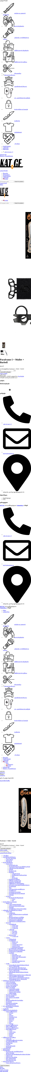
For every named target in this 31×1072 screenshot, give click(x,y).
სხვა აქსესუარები (11, 1004)
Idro (13, 900)
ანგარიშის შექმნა (5, 780)
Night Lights (15, 958)
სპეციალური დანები (14, 992)
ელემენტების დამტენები (16, 948)
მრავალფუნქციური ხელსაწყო (14, 1000)
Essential (11, 1015)
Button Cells (15, 942)
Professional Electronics (17, 947)
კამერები (11, 929)
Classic (10, 1030)
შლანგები (15, 878)
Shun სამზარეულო (11, 1029)
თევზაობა (6, 1008)
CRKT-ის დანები (10, 982)
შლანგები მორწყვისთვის (16, 897)
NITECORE (9, 911)
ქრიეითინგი (6, 1050)
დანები (11, 869)
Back (7, 763)
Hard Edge (11, 1018)
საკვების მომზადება (11, 1041)
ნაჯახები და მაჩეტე (14, 879)
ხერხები (11, 895)
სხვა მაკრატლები (11, 1060)
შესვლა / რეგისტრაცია (9, 768)
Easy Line (14, 954)
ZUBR (7, 963)
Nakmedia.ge (20, 505)
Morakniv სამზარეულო (12, 1028)
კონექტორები (16, 873)
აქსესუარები (12, 939)
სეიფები (11, 907)
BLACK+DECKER (11, 858)
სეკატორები (12, 886)
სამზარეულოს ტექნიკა (9, 1037)
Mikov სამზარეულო (11, 1026)
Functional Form (13, 1017)
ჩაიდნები (8, 1047)
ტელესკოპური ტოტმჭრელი (17, 889)
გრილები (8, 1038)
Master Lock (9, 903)
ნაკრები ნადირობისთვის (16, 918)
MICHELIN (9, 861)
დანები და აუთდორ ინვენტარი (12, 980)
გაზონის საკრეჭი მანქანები (16, 868)
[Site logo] (11, 169)
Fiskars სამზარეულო (11, 1011)
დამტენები (12, 913)
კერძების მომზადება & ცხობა (14, 1040)
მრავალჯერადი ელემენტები (17, 950)
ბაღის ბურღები (13, 865)
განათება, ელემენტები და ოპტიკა (12, 910)
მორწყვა (11, 872)
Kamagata (11, 1033)
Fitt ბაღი (8, 896)
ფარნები (11, 953)
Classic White (12, 1032)
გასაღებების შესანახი (15, 904)
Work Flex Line (16, 962)
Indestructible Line (16, 955)
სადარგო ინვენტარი (15, 882)
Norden (11, 1021)
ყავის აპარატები (10, 1046)
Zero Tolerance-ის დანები (12, 997)
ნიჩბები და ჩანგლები (15, 880)
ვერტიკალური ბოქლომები (16, 906)
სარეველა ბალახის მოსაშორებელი (19, 885)
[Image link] (9, 390)
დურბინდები (12, 924)
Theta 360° (14, 932)
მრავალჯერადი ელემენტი (16, 917)
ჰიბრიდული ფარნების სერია (17, 921)
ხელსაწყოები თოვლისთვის (17, 893)
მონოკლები (12, 935)
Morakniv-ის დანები (11, 994)
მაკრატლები (12, 871)
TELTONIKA (9, 1007)
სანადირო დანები (14, 990)
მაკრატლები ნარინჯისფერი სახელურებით (18, 1054)
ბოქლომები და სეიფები (10, 902)
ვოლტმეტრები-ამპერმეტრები (17, 968)
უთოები (8, 1044)
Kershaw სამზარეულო (12, 1025)
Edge (10, 1014)
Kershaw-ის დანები (11, 986)
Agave (13, 899)
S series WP (15, 927)
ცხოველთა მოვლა (8, 1061)
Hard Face (11, 1019)
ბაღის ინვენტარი (8, 862)
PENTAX (8, 922)
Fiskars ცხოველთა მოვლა (13, 1063)
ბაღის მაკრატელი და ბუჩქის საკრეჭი (19, 866)
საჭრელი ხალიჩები (11, 1057)
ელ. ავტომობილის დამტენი (11, 1006)
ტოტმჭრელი (12, 890)
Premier (11, 1034)
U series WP (15, 928)
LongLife (14, 943)
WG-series (14, 933)
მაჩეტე (8, 999)
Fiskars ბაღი (9, 864)
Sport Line (14, 959)
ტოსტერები (9, 1043)
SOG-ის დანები (10, 996)
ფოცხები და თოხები (15, 892)
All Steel (11, 1013)
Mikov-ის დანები (10, 987)
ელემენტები (12, 940)
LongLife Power (16, 946)
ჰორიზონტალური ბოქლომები (17, 908)
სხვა (13, 876)
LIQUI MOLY (9, 859)
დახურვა (2, 772)
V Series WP (15, 936)
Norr (10, 1022)
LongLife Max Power (17, 944)
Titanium (11, 1023)
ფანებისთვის (6, 1048)
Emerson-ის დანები (11, 983)
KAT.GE (2, 505)
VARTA (8, 937)
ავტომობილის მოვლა (9, 857)
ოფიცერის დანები (14, 989)
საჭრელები (9, 1055)
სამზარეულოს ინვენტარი (10, 1010)
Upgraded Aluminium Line (18, 961)
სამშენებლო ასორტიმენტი (16, 883)
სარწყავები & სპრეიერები (19, 875)
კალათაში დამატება (6, 372)
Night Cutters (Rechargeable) (19, 957)
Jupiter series (15, 925)
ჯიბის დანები (12, 993)
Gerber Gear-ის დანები (12, 985)
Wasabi (10, 1036)
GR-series (14, 931)
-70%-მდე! (6, 855)
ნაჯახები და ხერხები (12, 1003)
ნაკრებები (21, 376)
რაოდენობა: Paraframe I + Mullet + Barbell (13, 369)
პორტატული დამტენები (15, 920)
